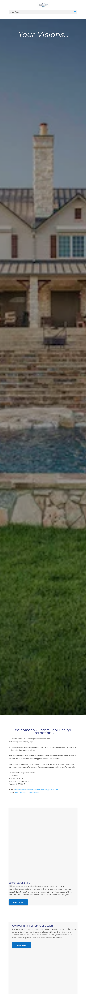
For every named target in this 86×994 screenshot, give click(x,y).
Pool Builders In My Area (25, 790)
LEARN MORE (18, 902)
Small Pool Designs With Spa (46, 790)
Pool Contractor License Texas (27, 792)
